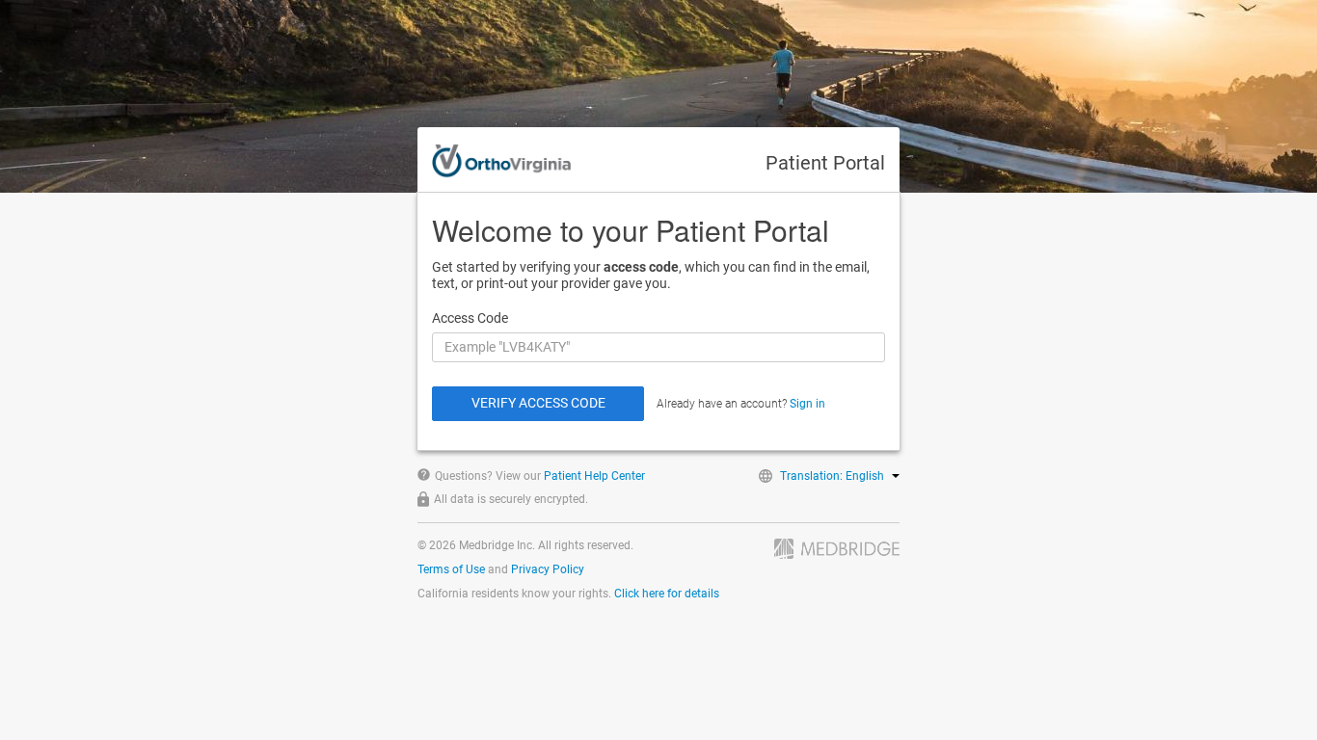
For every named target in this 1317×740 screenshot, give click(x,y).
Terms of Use (451, 569)
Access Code (470, 318)
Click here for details (666, 593)
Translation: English (832, 476)
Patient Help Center (594, 476)
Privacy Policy (547, 569)
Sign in (807, 403)
